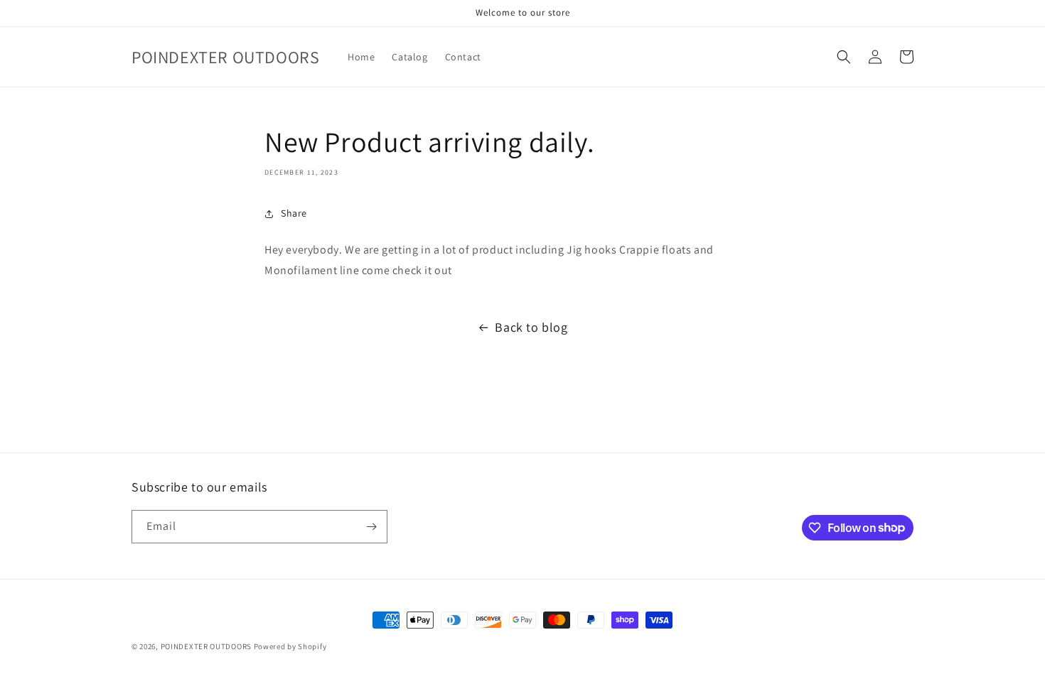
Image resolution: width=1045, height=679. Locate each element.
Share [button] (294, 213)
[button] (843, 56)
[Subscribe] (371, 526)
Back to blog (531, 327)
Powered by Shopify (290, 646)
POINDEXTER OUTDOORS (206, 646)
